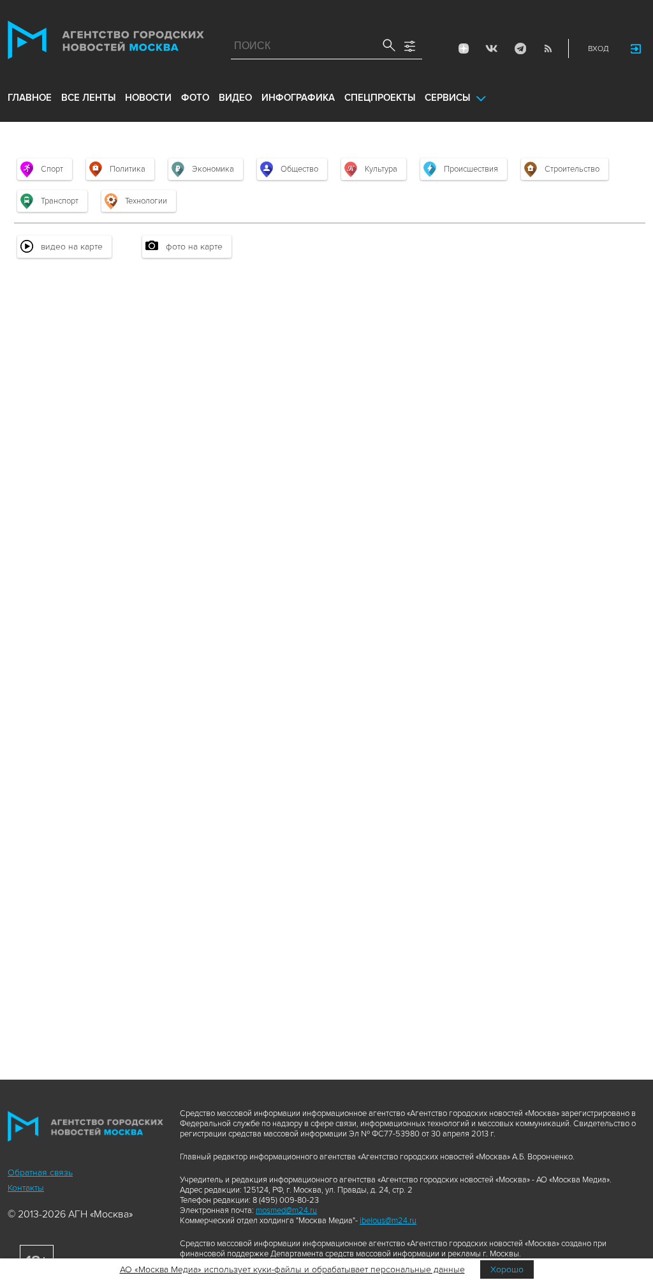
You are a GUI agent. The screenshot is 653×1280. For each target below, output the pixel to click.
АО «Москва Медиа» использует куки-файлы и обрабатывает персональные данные (292, 1269)
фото (195, 97)
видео (235, 97)
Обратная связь (40, 1172)
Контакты (26, 1187)
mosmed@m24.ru (286, 1210)
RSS (547, 48)
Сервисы (447, 97)
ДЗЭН (463, 48)
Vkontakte (491, 48)
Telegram (519, 48)
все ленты (88, 97)
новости (148, 97)
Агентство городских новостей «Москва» (106, 42)
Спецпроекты (379, 97)
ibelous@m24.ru (388, 1221)
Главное (30, 97)
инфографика (298, 97)
